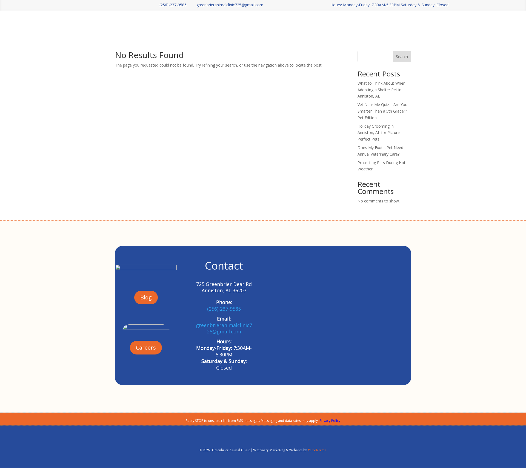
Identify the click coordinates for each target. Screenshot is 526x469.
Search (402, 56)
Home (304, 22)
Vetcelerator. (317, 450)
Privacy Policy (329, 420)
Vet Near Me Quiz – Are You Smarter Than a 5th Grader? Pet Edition (382, 111)
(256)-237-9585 (171, 4)
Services (346, 22)
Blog (364, 22)
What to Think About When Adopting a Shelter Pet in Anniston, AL (381, 90)
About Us (323, 22)
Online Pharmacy (416, 22)
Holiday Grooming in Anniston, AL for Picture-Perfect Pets (379, 133)
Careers (448, 22)
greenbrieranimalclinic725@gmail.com (227, 4)
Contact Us (383, 22)
